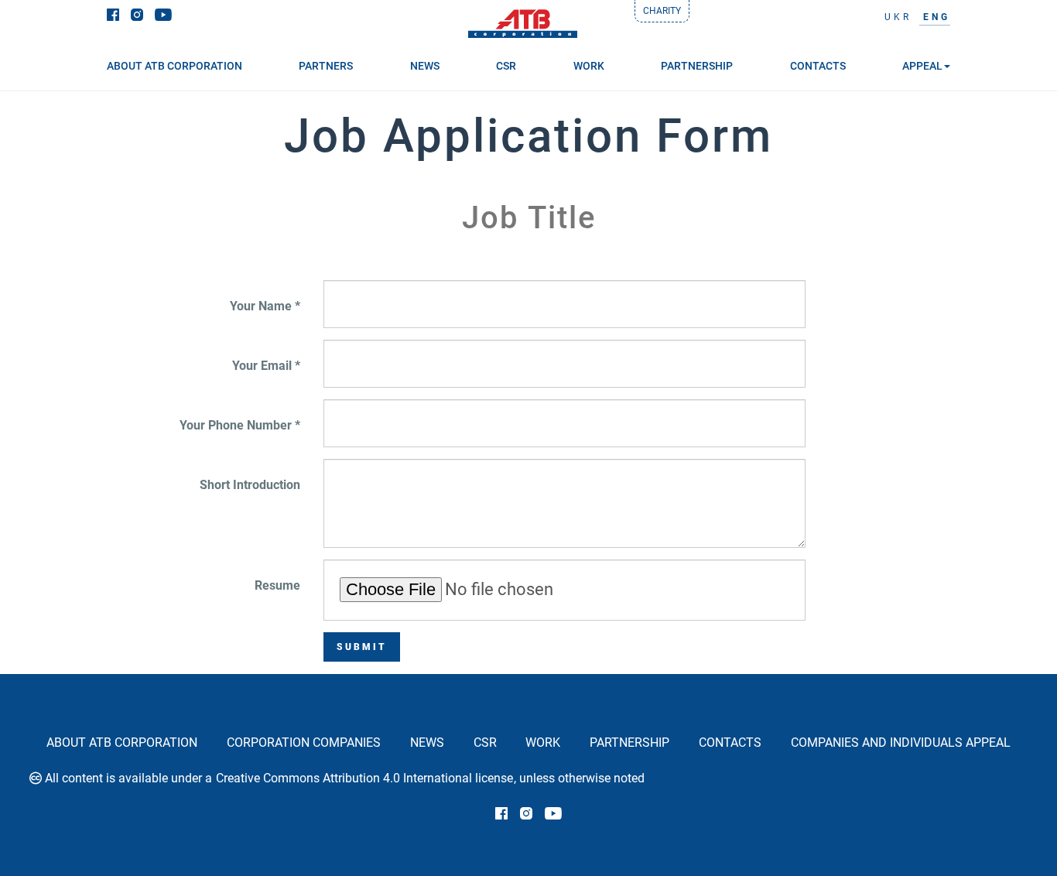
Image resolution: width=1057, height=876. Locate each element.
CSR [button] (506, 66)
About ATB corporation (121, 742)
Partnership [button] (697, 66)
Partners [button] (326, 66)
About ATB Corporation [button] (174, 66)
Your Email (262, 365)
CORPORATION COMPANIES (304, 742)
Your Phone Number (236, 425)
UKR (898, 17)
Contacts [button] (818, 66)
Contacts (730, 742)
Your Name (261, 306)
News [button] (425, 66)
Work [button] (588, 66)
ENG (936, 17)
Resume (277, 585)
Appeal (922, 66)
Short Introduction (250, 484)
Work (542, 742)
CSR (485, 742)
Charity (662, 10)
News (427, 742)
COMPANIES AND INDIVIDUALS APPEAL (901, 742)
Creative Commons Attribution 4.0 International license (364, 778)
